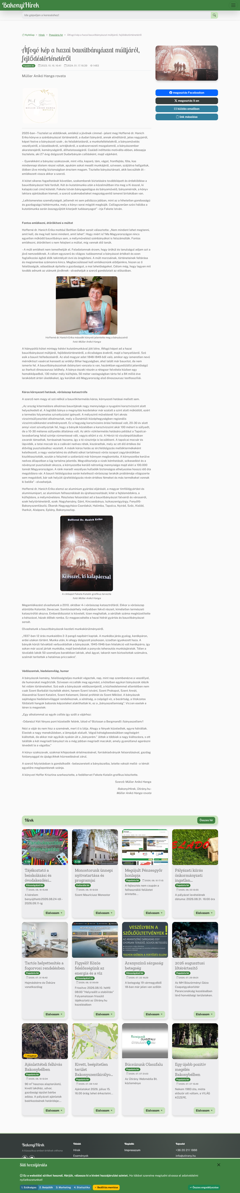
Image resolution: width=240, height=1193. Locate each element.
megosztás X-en (188, 100)
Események (80, 1155)
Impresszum (132, 1150)
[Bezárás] (219, 1165)
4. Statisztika (82, 1187)
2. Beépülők (46, 1187)
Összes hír (206, 820)
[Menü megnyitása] (233, 5)
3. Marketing (63, 1187)
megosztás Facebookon (188, 92)
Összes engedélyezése (205, 1187)
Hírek (42, 34)
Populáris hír (56, 34)
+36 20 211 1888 (186, 1150)
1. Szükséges (28, 1187)
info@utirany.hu (186, 1155)
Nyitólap (29, 34)
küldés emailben (188, 108)
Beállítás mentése (107, 1187)
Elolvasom (53, 913)
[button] (40, 105)
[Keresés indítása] (214, 15)
